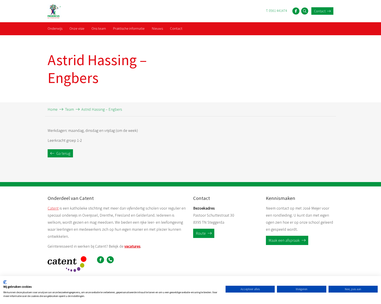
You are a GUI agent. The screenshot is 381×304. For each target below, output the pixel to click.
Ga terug (62, 153)
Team (69, 109)
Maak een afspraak (285, 240)
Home (53, 109)
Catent (53, 208)
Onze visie (76, 28)
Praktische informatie (129, 28)
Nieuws (157, 28)
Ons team (99, 28)
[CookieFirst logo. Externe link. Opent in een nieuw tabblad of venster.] (5, 282)
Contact (320, 11)
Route (201, 233)
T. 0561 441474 (276, 10)
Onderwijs (55, 28)
